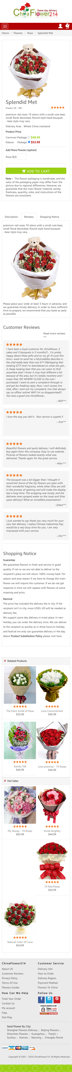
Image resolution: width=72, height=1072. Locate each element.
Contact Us (8, 1003)
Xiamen (23, 1037)
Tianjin (52, 1033)
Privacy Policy (10, 978)
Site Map (7, 1017)
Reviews (29, 216)
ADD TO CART (38, 171)
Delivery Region (47, 978)
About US (7, 969)
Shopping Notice (49, 216)
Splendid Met (45, 33)
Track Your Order (11, 998)
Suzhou (11, 1037)
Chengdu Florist (54, 1037)
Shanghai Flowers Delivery (22, 1030)
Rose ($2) (11, 157)
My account (8, 1008)
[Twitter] (49, 1000)
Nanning (36, 1037)
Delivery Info (45, 969)
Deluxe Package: (23, 142)
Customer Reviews (12, 973)
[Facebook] (41, 1000)
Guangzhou (38, 1033)
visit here (56, 636)
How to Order (46, 973)
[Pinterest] (57, 1000)
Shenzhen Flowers (17, 1033)
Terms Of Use (10, 982)
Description (11, 216)
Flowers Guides (10, 987)
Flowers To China (48, 987)
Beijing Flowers (50, 1030)
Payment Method (48, 982)
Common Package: (23, 137)
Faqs (4, 1012)
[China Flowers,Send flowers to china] (36, 10)
